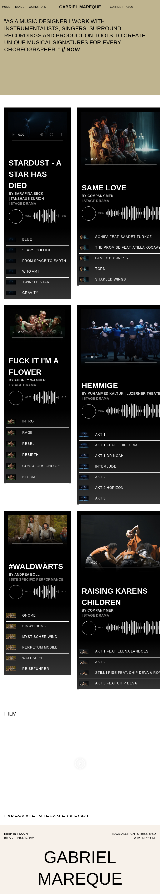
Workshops (37, 6)
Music (6, 6)
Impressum (146, 838)
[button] (80, 764)
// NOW (71, 49)
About (130, 6)
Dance (20, 6)
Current (116, 6)
